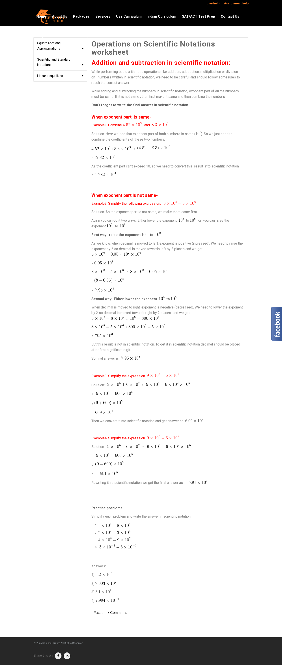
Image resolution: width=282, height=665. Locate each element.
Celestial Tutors (51, 643)
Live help (213, 3)
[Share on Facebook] (58, 655)
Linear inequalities (50, 76)
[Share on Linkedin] (67, 655)
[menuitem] (213, 3)
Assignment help (236, 3)
